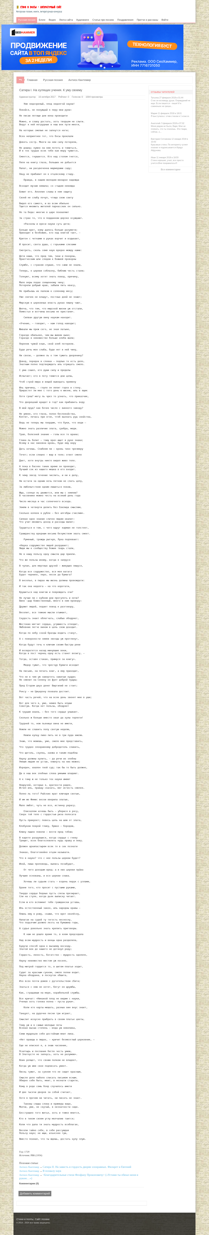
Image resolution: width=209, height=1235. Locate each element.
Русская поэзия (53, 79)
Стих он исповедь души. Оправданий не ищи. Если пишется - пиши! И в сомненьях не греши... (170, 103)
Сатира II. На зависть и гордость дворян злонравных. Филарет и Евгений (87, 1166)
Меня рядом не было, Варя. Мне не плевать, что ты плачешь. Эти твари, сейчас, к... (169, 129)
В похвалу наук (52, 1170)
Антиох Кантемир (79, 79)
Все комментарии (170, 169)
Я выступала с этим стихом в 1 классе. (170, 116)
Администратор (27, 97)
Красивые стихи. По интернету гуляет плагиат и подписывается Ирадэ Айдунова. (169, 147)
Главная (32, 79)
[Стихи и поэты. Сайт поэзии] (39, 8)
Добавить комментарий (35, 1193)
